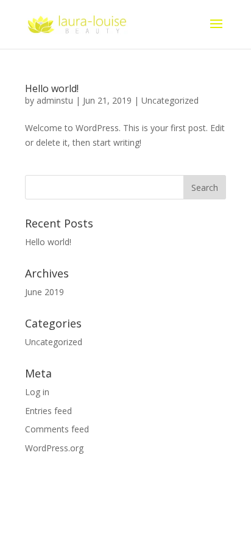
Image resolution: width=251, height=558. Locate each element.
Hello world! (52, 88)
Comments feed (57, 429)
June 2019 (44, 292)
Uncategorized (170, 100)
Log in (37, 392)
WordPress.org (54, 448)
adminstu (55, 100)
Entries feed (48, 411)
